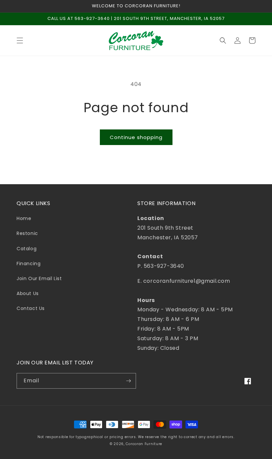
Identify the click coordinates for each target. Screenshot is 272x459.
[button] (20, 40)
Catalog (26, 248)
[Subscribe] (128, 381)
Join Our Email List (39, 278)
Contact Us (31, 308)
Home (24, 218)
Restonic (27, 233)
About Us (28, 293)
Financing (28, 263)
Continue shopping (136, 137)
